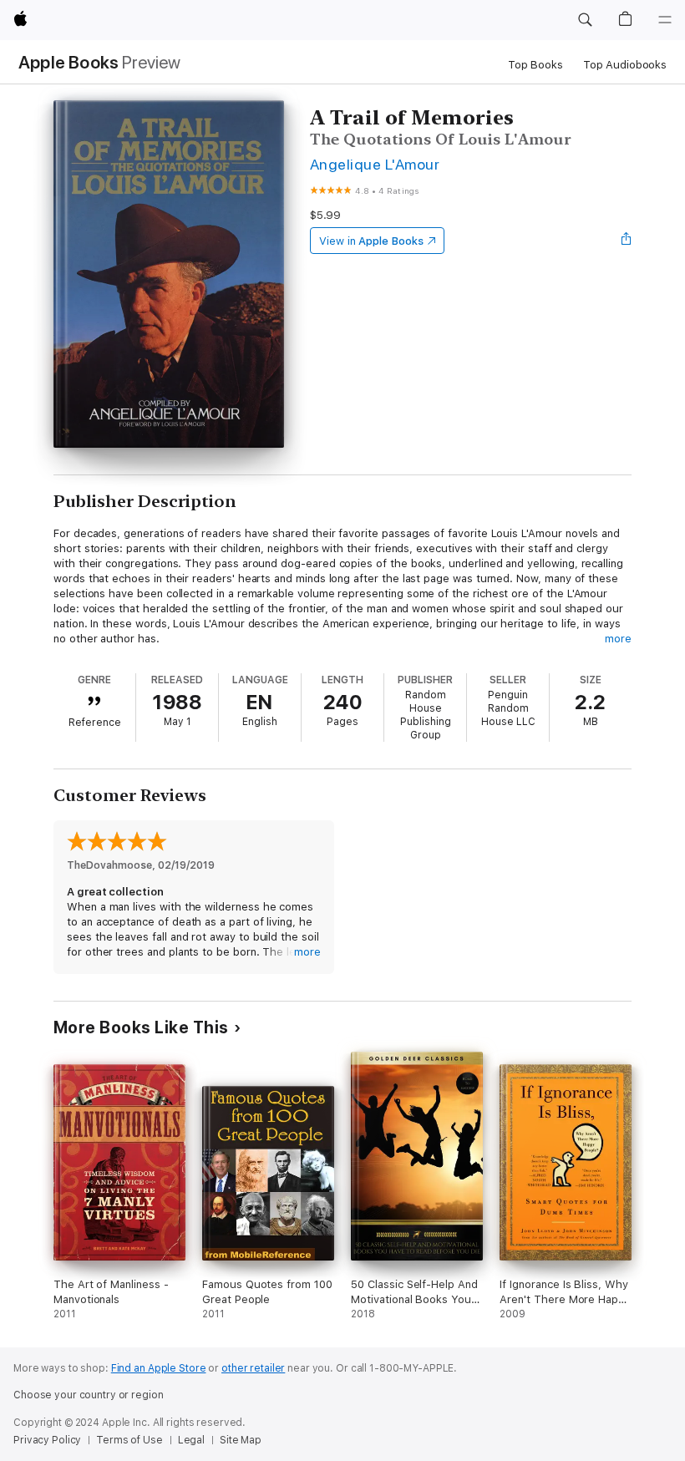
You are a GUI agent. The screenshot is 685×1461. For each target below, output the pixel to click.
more (618, 638)
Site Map (240, 1440)
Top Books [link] (535, 64)
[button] (585, 20)
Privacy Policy (47, 1440)
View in (371, 241)
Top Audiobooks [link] (625, 64)
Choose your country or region (88, 1395)
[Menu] (665, 20)
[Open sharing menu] (626, 240)
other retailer (253, 1368)
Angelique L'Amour (374, 164)
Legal (191, 1440)
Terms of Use (129, 1440)
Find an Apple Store (158, 1368)
